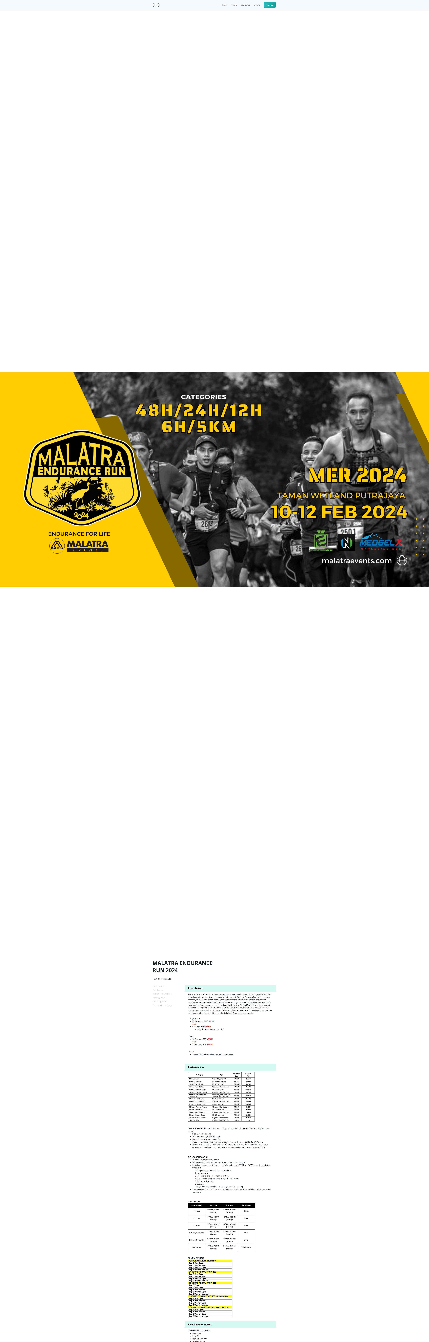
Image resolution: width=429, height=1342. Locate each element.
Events (234, 5)
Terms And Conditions (161, 1005)
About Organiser (159, 1001)
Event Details (157, 986)
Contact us (245, 5)
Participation (157, 990)
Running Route (158, 997)
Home (224, 5)
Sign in (257, 5)
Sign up (270, 5)
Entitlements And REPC (162, 994)
